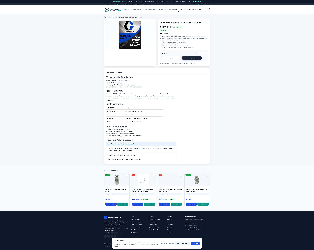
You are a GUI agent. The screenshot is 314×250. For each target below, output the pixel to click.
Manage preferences (167, 243)
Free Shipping (172, 10)
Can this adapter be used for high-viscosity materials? (124, 159)
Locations (169, 232)
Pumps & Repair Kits (136, 227)
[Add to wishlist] (204, 58)
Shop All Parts (134, 232)
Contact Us (170, 224)
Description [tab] (111, 72)
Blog (168, 222)
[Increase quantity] (204, 53)
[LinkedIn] (108, 236)
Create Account (206, 4)
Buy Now (171, 58)
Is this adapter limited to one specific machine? (122, 155)
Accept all (195, 243)
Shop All (126, 10)
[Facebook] (105, 236)
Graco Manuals (107, 4)
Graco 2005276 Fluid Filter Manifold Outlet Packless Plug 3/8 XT (142, 190)
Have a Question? (153, 229)
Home (105, 17)
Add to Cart (192, 58)
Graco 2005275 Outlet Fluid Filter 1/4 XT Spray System (170, 190)
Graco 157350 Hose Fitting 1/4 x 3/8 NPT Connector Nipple (197, 190)
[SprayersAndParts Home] (113, 10)
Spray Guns (134, 229)
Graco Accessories (149, 10)
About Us (169, 219)
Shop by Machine (126, 4)
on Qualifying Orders (122, 1)
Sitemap (169, 229)
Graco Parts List (113, 17)
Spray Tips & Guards (136, 224)
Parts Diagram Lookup (154, 219)
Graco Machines (136, 10)
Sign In (199, 4)
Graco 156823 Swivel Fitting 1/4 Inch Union (115, 190)
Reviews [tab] (119, 72)
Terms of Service (108, 246)
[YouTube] (115, 236)
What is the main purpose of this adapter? (121, 144)
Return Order (170, 227)
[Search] (204, 10)
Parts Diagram (116, 4)
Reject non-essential (183, 243)
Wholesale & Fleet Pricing (138, 4)
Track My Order (153, 224)
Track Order (192, 4)
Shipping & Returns (154, 227)
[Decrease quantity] (198, 53)
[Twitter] (112, 236)
